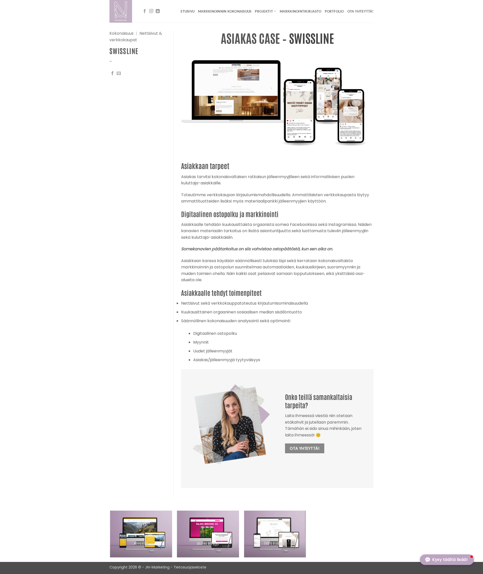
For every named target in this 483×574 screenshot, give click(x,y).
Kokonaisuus (121, 33)
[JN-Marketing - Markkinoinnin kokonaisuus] (121, 11)
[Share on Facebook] (112, 73)
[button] (447, 559)
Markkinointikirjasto (300, 11)
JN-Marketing (158, 567)
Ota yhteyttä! (360, 11)
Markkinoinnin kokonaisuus (224, 11)
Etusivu (187, 11)
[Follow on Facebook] (145, 11)
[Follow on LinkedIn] (158, 11)
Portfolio (334, 11)
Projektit (264, 11)
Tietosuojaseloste (190, 567)
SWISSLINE (311, 38)
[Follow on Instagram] (151, 11)
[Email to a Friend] (119, 73)
